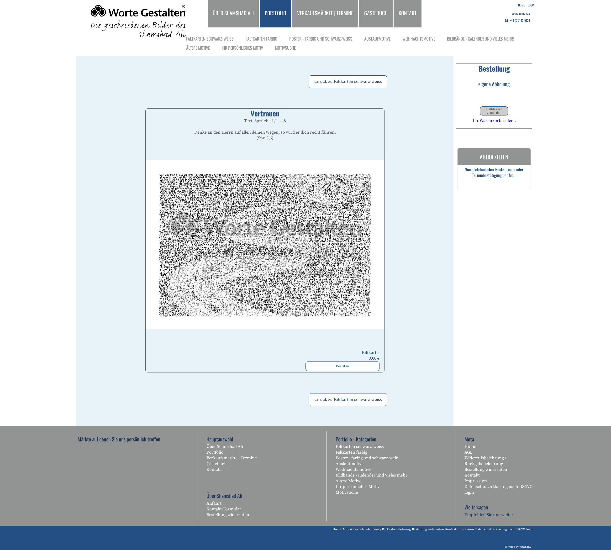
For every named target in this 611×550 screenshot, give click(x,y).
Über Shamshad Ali (224, 446)
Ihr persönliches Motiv (357, 486)
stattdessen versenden (494, 111)
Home (470, 446)
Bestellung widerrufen (227, 515)
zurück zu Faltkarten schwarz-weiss (348, 81)
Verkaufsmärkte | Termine (231, 458)
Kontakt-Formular (223, 509)
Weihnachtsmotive (353, 469)
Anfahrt (213, 503)
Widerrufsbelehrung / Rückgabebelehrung (485, 460)
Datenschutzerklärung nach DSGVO (498, 486)
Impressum (475, 481)
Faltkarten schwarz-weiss (360, 446)
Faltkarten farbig (351, 452)
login (469, 492)
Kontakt (214, 469)
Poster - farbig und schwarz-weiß (367, 458)
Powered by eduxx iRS (518, 547)
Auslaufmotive (349, 463)
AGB (468, 452)
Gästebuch (216, 463)
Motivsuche (347, 492)
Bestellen (342, 366)
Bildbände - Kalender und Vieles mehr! (372, 475)
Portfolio (214, 452)
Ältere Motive (348, 481)
